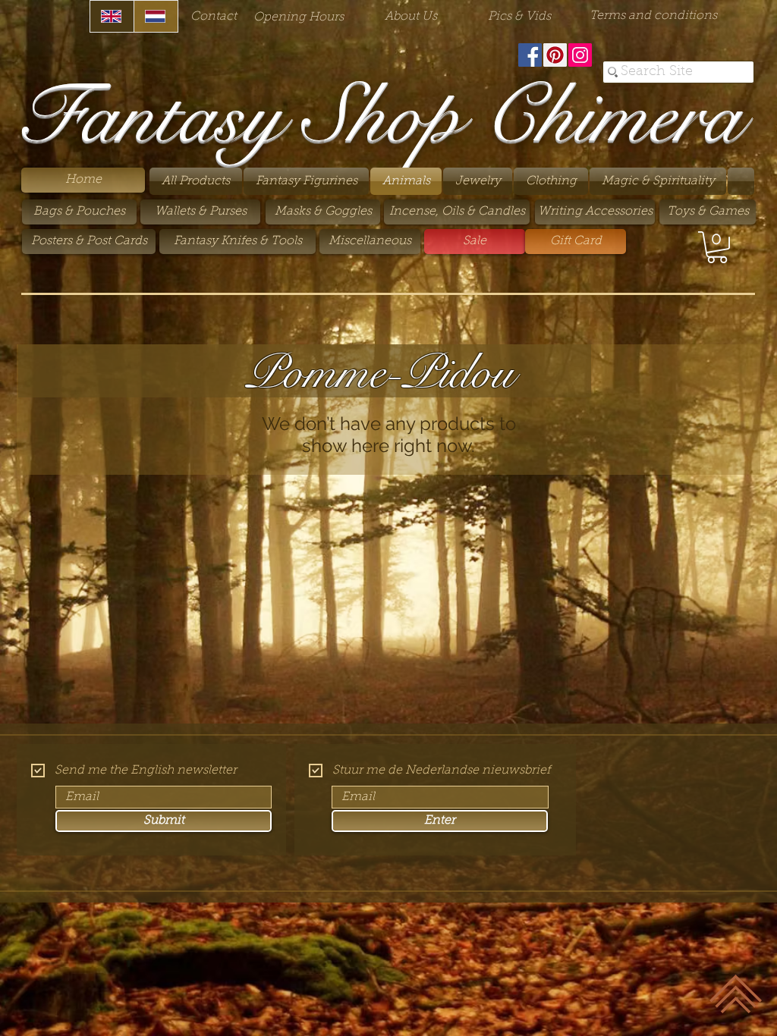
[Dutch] (156, 16)
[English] (112, 16)
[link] (717, 247)
